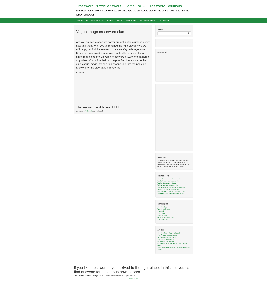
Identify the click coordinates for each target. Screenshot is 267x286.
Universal (110, 20)
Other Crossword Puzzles (147, 20)
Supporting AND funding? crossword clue (171, 191)
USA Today (119, 20)
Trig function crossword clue (166, 183)
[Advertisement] (93, 88)
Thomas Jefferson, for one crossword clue (171, 187)
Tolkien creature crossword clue (167, 185)
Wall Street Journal (97, 20)
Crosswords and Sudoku (165, 241)
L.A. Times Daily (164, 20)
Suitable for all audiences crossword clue (170, 193)
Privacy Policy (133, 279)
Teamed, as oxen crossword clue (168, 189)
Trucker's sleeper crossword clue (168, 181)
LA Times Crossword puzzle (166, 237)
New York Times (82, 20)
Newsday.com (131, 20)
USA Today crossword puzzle (167, 235)
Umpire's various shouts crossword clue (170, 179)
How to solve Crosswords (165, 239)
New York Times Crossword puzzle (168, 233)
